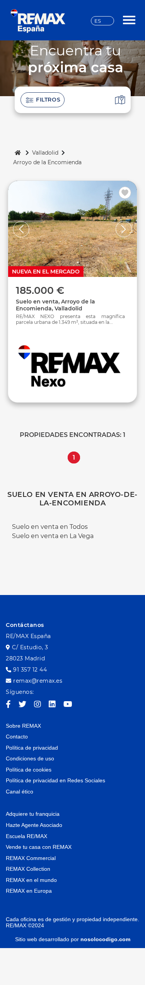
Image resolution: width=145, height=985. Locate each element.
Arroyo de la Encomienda (47, 162)
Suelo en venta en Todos (50, 526)
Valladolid (45, 152)
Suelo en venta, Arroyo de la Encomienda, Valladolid (55, 305)
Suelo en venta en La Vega (53, 536)
